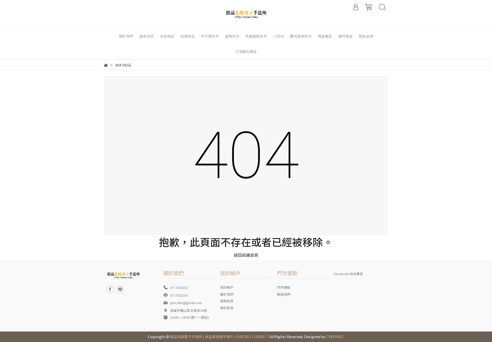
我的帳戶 (226, 287)
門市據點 (283, 287)
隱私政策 (226, 307)
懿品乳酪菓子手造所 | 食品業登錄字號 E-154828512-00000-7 (219, 336)
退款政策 (226, 300)
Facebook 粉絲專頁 (348, 273)
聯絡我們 (283, 294)
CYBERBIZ (334, 336)
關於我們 (226, 294)
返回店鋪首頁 (246, 255)
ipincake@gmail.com (186, 302)
